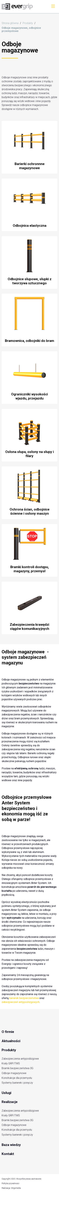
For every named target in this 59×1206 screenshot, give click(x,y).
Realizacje (10, 1102)
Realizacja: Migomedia (11, 1188)
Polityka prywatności (10, 1183)
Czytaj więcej (29, 147)
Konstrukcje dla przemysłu (17, 1077)
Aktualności (11, 1041)
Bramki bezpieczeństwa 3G (17, 1068)
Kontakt (8, 1154)
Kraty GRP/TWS (11, 1063)
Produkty (9, 1050)
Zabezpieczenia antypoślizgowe (20, 1058)
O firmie (8, 1032)
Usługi (6, 1093)
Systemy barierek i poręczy (17, 1082)
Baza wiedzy (11, 1145)
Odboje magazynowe (14, 1073)
